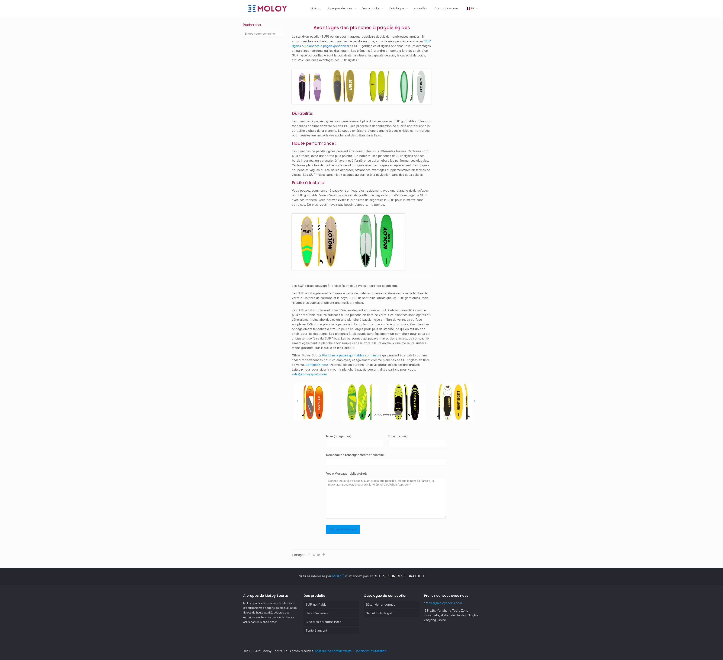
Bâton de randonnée (380, 604)
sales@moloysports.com (309, 374)
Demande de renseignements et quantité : (355, 455)
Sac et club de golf (379, 613)
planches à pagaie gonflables (327, 46)
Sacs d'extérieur (317, 613)
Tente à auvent (316, 630)
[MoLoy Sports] (267, 8)
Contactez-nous (317, 365)
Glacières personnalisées (323, 622)
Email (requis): (398, 436)
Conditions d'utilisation (370, 651)
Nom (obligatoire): (339, 436)
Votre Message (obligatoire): (346, 473)
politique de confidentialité (333, 651)
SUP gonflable (316, 604)
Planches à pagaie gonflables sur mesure (351, 355)
